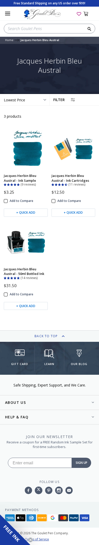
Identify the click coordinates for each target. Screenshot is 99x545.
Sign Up (81, 463)
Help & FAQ (16, 417)
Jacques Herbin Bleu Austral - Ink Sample (20, 178)
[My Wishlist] (79, 13)
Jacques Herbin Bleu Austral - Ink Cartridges (70, 178)
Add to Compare (21, 201)
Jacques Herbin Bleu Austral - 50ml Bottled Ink (24, 271)
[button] (12, 184)
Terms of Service (37, 539)
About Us (15, 402)
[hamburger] (7, 13)
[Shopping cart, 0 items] (89, 13)
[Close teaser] (30, 539)
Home (9, 40)
